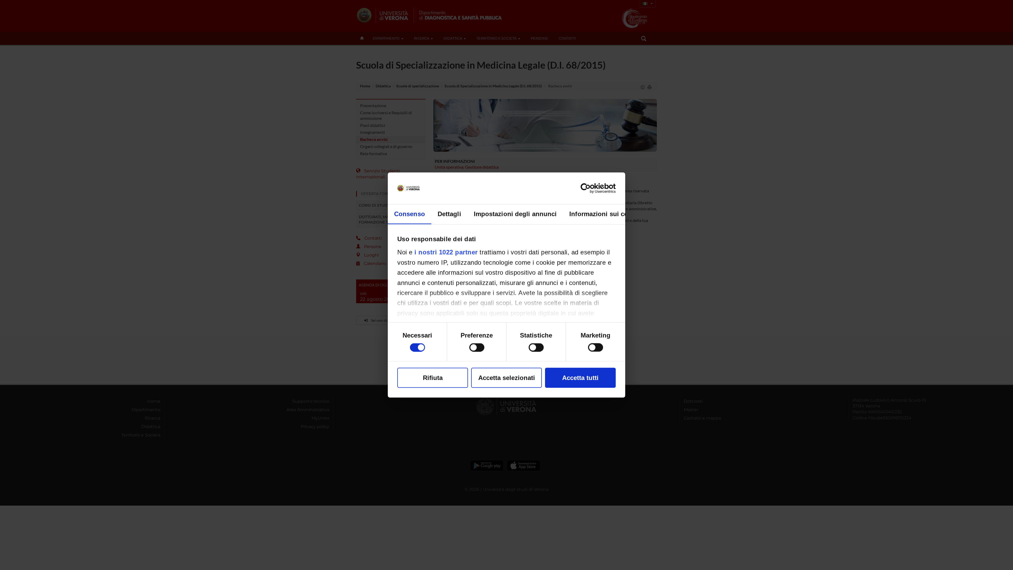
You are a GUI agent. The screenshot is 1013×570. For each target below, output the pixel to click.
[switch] (476, 347)
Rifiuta (433, 377)
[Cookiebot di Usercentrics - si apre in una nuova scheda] (593, 188)
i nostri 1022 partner (446, 252)
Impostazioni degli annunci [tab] (515, 213)
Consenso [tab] (409, 213)
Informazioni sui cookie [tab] (605, 213)
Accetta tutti (580, 377)
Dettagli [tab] (449, 213)
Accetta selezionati (506, 377)
